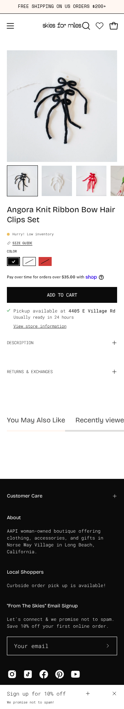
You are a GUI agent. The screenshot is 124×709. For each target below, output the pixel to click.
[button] (85, 26)
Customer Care (24, 496)
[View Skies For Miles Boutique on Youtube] (75, 674)
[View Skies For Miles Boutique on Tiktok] (28, 674)
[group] (62, 6)
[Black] (13, 261)
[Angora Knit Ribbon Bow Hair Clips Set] (22, 180)
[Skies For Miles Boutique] (62, 26)
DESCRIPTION (20, 342)
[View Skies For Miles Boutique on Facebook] (44, 674)
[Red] (45, 261)
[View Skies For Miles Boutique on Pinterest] (59, 674)
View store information (39, 326)
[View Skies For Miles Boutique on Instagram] (12, 674)
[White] (29, 261)
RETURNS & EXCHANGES (30, 371)
